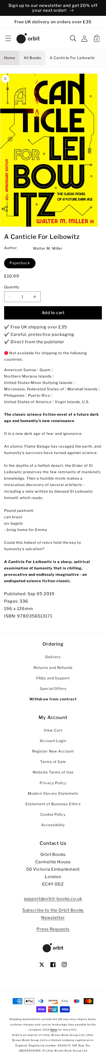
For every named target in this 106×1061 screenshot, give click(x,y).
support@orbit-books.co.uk (53, 898)
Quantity (11, 287)
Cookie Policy (53, 814)
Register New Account (53, 751)
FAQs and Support (53, 678)
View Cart (53, 730)
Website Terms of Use (53, 772)
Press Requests (53, 929)
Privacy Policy (53, 783)
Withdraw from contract (53, 699)
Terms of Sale (53, 762)
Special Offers (53, 689)
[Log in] (84, 38)
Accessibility (53, 825)
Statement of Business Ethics (53, 804)
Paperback (20, 263)
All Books (32, 58)
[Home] (28, 38)
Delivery (53, 657)
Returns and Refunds (52, 668)
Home (9, 58)
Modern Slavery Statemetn (53, 793)
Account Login (53, 741)
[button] (8, 38)
